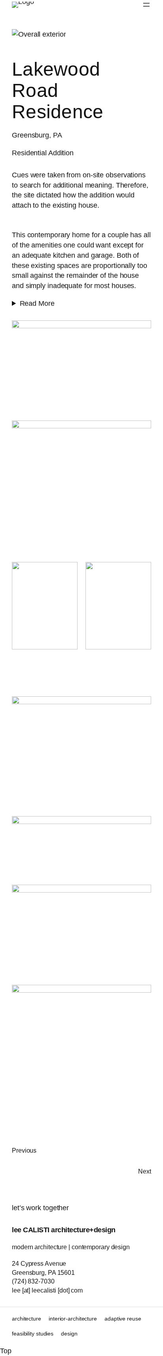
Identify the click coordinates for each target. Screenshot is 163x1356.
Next (144, 1171)
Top (5, 1351)
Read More (37, 303)
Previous (24, 1150)
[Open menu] (146, 4)
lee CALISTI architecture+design (64, 1230)
